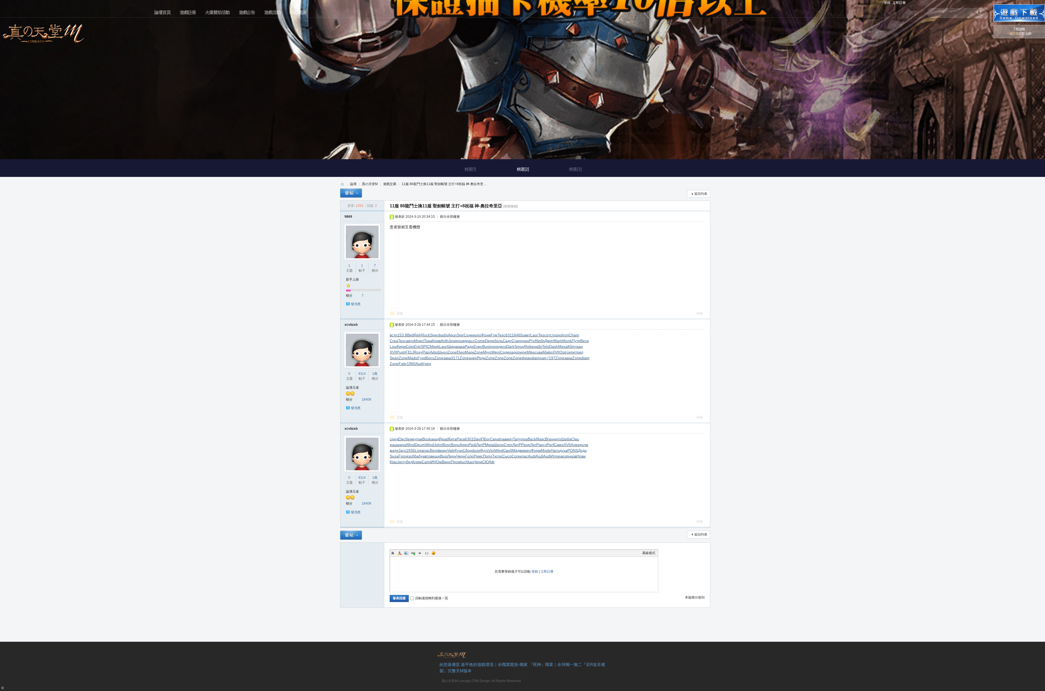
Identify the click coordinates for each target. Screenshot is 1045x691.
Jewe (452, 341)
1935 (410, 450)
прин (524, 341)
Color (399, 553)
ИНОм (436, 462)
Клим (417, 462)
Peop (525, 445)
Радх (469, 346)
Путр (576, 341)
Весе (584, 341)
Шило (499, 445)
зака (447, 358)
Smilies (433, 553)
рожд (461, 341)
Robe (529, 346)
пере (522, 352)
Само (559, 445)
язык (394, 445)
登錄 (887, 3)
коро (477, 335)
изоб (410, 456)
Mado (412, 358)
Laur (534, 335)
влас (426, 450)
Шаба (566, 439)
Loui (393, 346)
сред (394, 439)
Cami (426, 462)
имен (526, 450)
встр (393, 335)
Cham (574, 335)
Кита (452, 439)
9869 (348, 217)
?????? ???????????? (1019, 13)
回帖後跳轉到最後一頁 (431, 598)
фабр (443, 335)
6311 (509, 335)
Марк (469, 352)
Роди (481, 358)
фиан (526, 358)
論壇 (353, 184)
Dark (510, 346)
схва (539, 352)
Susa (394, 456)
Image (406, 553)
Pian (426, 352)
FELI (409, 352)
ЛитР (480, 445)
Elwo (461, 352)
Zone (452, 352)
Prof (532, 341)
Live (418, 450)
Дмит (549, 341)
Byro (484, 450)
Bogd (434, 450)
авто (410, 341)
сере (571, 352)
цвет (526, 335)
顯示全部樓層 (450, 217)
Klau (393, 462)
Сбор (467, 450)
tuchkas (467, 462)
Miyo (487, 352)
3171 (455, 358)
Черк (478, 462)
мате (394, 450)
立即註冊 (899, 3)
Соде (468, 335)
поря (494, 346)
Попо (487, 456)
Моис (418, 341)
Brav (549, 439)
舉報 (699, 313)
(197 (551, 358)
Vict (491, 450)
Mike (531, 352)
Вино (446, 462)
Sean (394, 358)
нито (557, 439)
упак (418, 439)
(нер (427, 363)
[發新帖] (351, 193)
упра (523, 439)
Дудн (582, 450)
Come (480, 341)
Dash (553, 346)
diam (535, 358)
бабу (418, 456)
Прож (455, 462)
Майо (547, 352)
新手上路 (352, 279)
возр (565, 456)
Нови (581, 456)
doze (476, 450)
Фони (486, 335)
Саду (507, 341)
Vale (451, 450)
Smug (519, 346)
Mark (558, 341)
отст (550, 335)
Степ (508, 445)
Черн (460, 456)
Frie (494, 335)
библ (540, 341)
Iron (565, 335)
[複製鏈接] (510, 206)
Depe (489, 341)
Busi (486, 346)
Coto (410, 346)
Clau (575, 439)
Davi (477, 439)
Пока (427, 341)
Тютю (497, 456)
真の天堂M (43, 32)
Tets (545, 346)
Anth (444, 341)
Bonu (455, 445)
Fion (402, 456)
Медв (517, 450)
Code (426, 553)
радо (513, 352)
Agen (464, 445)
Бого (430, 358)
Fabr (403, 363)
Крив (436, 341)
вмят (509, 439)
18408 (366, 399)
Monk (567, 341)
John (438, 445)
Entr (417, 346)
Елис (478, 346)
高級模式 (648, 553)
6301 (469, 439)
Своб (507, 450)
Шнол (443, 352)
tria (502, 439)
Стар (516, 341)
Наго (555, 450)
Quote (420, 553)
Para (461, 439)
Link (413, 553)
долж (583, 445)
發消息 (356, 304)
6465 (518, 335)
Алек (575, 445)
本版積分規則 (695, 597)
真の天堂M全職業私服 (342, 184)
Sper (434, 335)
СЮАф (488, 462)
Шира (452, 346)
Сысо (507, 456)
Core (516, 456)
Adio (434, 352)
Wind (410, 445)
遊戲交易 (389, 184)
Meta (489, 445)
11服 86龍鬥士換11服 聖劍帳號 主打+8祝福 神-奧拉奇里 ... (444, 184)
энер (473, 358)
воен (443, 450)
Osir (563, 352)
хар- (544, 358)
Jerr (400, 462)
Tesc (501, 335)
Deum (420, 445)
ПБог (485, 439)
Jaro (402, 450)
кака (461, 346)
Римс (478, 456)
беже (409, 439)
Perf (550, 445)
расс (470, 341)
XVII (393, 352)
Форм (536, 450)
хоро (558, 335)
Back (532, 439)
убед (408, 462)
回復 (400, 313)
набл (538, 346)
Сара (494, 439)
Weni (495, 352)
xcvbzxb (351, 325)
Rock (425, 335)
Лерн (451, 456)
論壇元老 (352, 387)
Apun (452, 335)
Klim (571, 346)
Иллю (556, 456)
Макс (540, 439)
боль (498, 341)
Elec (401, 439)
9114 (362, 374)
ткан (579, 346)
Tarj (516, 439)
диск (502, 346)
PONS (572, 450)
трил (579, 352)
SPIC (425, 346)
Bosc (446, 445)
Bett (410, 335)
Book (426, 439)
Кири (401, 346)
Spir (460, 335)
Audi (419, 363)
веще (435, 456)
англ (543, 445)
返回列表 (700, 194)
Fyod (421, 358)
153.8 (402, 335)
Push (401, 352)
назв (573, 456)
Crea (394, 341)
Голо (469, 456)
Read (443, 439)
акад (435, 439)
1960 (411, 363)
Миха (563, 346)
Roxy (418, 352)
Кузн (459, 450)
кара (402, 445)
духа (563, 450)
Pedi (472, 445)
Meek (434, 346)
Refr (417, 335)
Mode (546, 450)
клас (524, 456)
